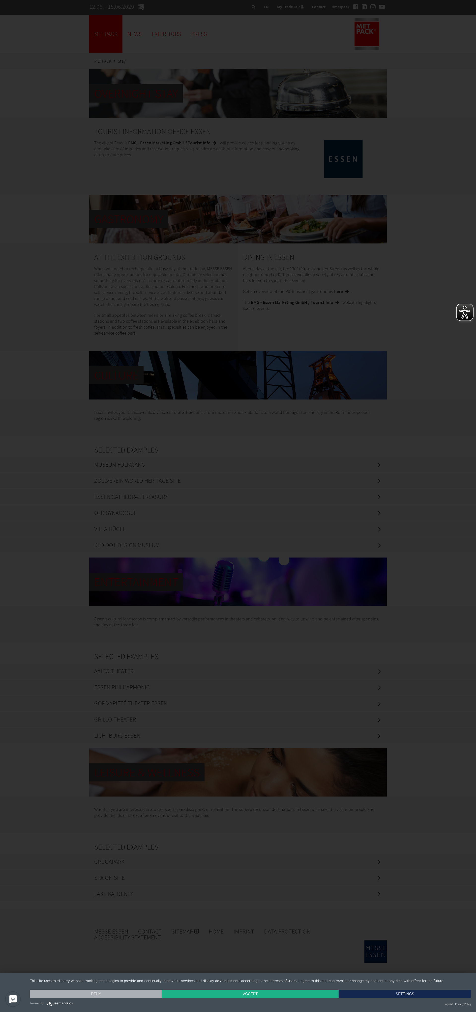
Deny (96, 993)
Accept (250, 993)
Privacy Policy (463, 1004)
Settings (405, 993)
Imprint (449, 1004)
